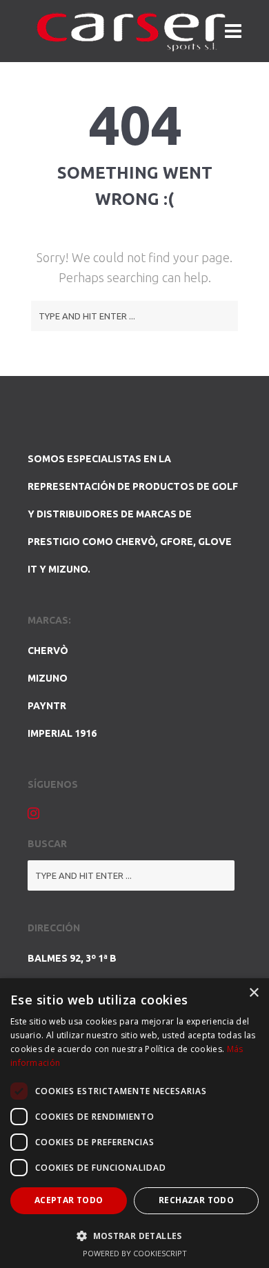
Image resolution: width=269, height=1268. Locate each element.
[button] (134, 1235)
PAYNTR (47, 705)
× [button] (253, 993)
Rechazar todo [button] (196, 1200)
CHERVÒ (48, 650)
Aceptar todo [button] (68, 1200)
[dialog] (134, 1123)
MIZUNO (48, 678)
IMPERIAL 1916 (62, 733)
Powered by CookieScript (135, 1253)
